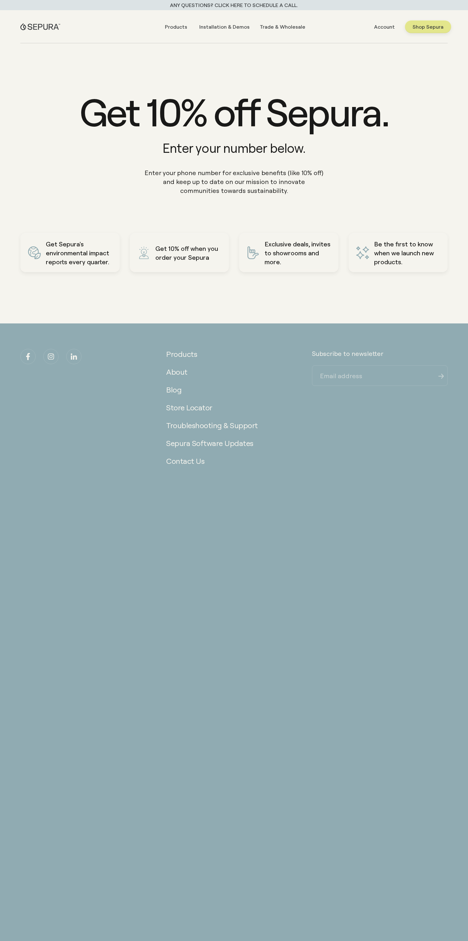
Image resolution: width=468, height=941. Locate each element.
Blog (173, 389)
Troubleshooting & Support (212, 425)
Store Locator (189, 407)
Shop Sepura (428, 26)
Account (384, 27)
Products (176, 26)
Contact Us (185, 461)
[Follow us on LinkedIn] (74, 356)
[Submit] (441, 375)
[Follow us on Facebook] (28, 356)
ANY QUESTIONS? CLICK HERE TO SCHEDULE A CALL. (234, 5)
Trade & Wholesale (282, 27)
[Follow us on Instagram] (51, 356)
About (177, 372)
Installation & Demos (224, 27)
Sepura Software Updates (209, 443)
